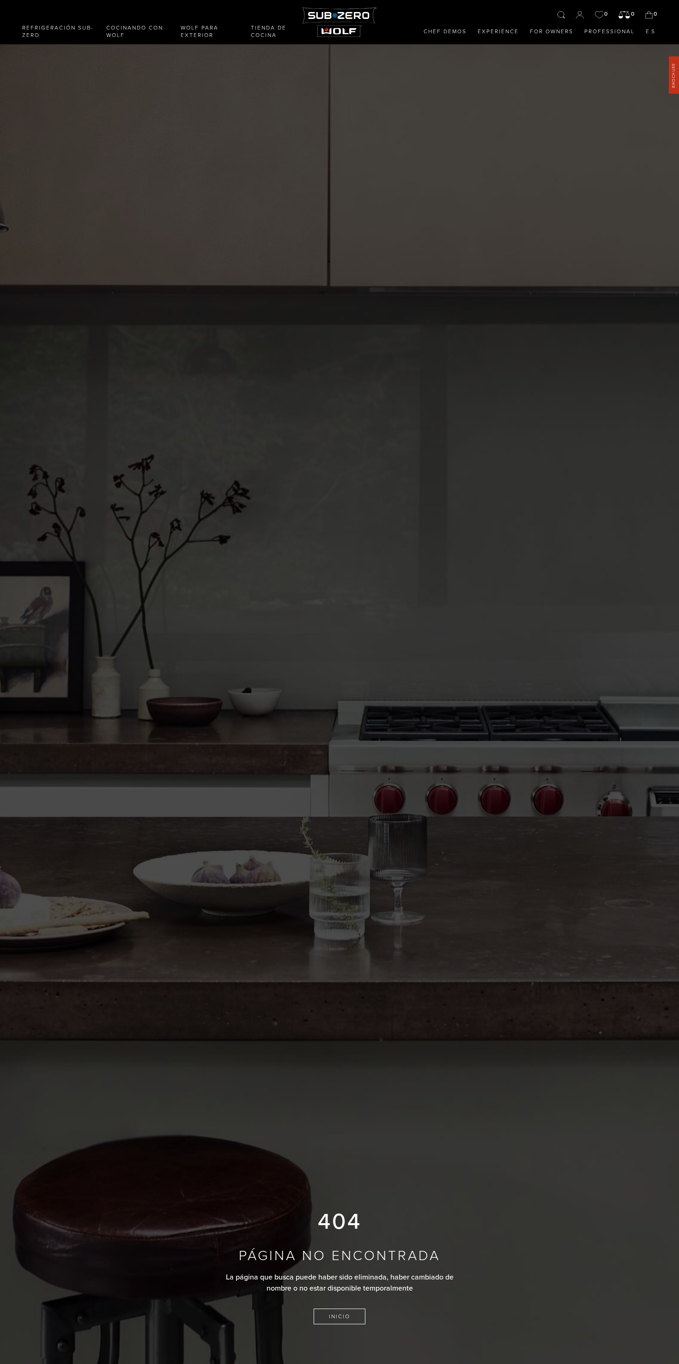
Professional (609, 31)
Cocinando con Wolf (134, 31)
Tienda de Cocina (268, 31)
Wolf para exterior (199, 31)
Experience (498, 31)
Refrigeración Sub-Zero (58, 31)
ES (651, 31)
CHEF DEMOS (445, 31)
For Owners (551, 31)
